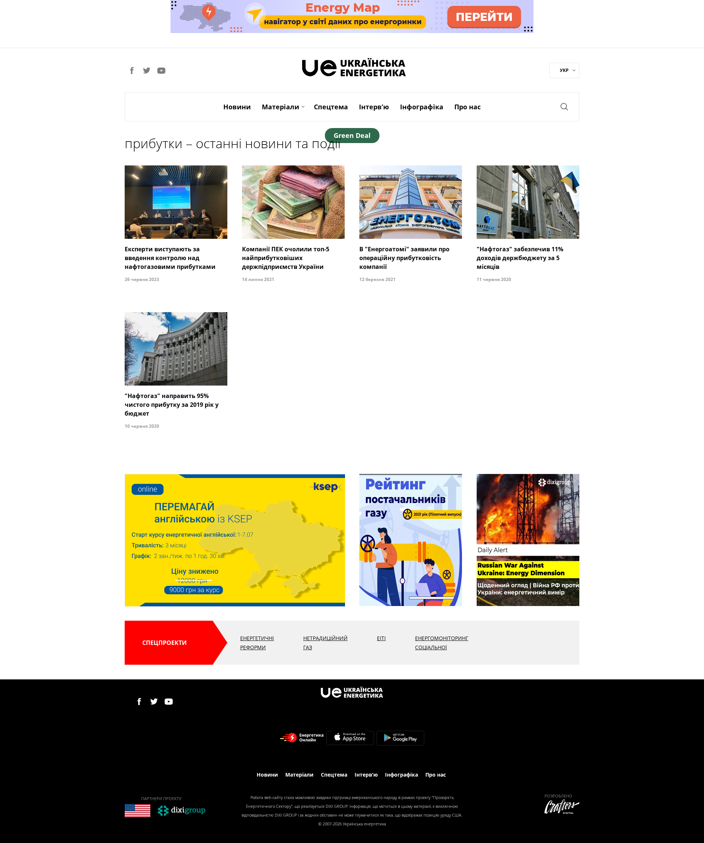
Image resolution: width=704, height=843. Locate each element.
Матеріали (280, 106)
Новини (237, 106)
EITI (381, 638)
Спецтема (331, 106)
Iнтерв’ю (374, 106)
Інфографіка (421, 106)
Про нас (467, 106)
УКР (564, 70)
